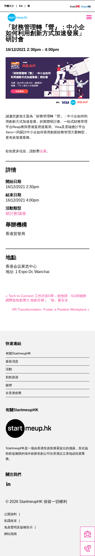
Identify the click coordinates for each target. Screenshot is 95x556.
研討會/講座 (16, 213)
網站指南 (10, 534)
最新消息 (12, 361)
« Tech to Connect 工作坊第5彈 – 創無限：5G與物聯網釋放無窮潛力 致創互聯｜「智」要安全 (46, 298)
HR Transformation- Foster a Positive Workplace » (50, 309)
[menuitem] (20, 6)
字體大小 (9, 6)
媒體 (9, 385)
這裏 (43, 151)
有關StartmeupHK (18, 353)
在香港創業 (13, 393)
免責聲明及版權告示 (18, 527)
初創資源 (12, 377)
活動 (9, 369)
